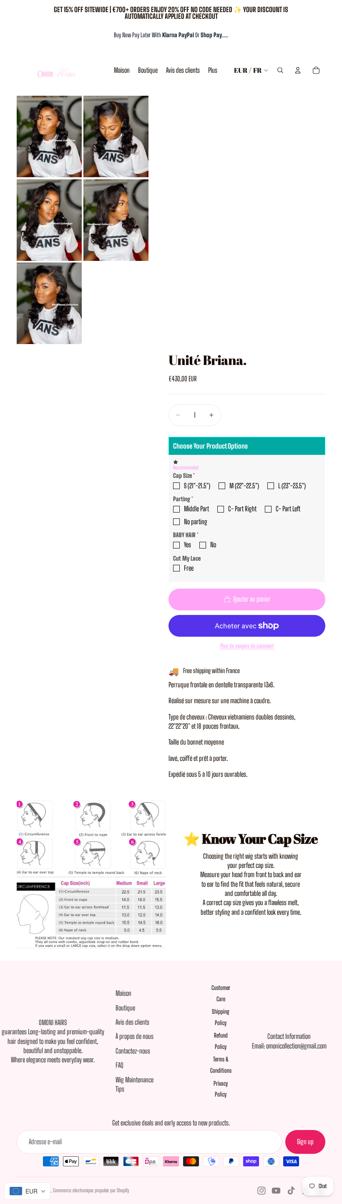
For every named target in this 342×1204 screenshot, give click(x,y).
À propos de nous (134, 1036)
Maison (123, 993)
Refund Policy (221, 1041)
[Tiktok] (291, 1191)
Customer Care (220, 993)
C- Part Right (242, 509)
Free (189, 568)
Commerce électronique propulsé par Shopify (91, 1190)
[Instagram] (261, 1191)
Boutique (125, 1008)
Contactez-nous (133, 1051)
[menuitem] (212, 70)
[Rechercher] (280, 70)
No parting (195, 521)
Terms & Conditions (220, 1065)
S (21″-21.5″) (197, 486)
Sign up (305, 1141)
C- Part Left (288, 509)
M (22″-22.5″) (244, 486)
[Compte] (298, 70)
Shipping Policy (220, 1017)
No (213, 544)
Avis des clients (132, 1022)
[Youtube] (276, 1191)
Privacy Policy (221, 1089)
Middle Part (196, 509)
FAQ (119, 1065)
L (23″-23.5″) (292, 486)
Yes (187, 544)
